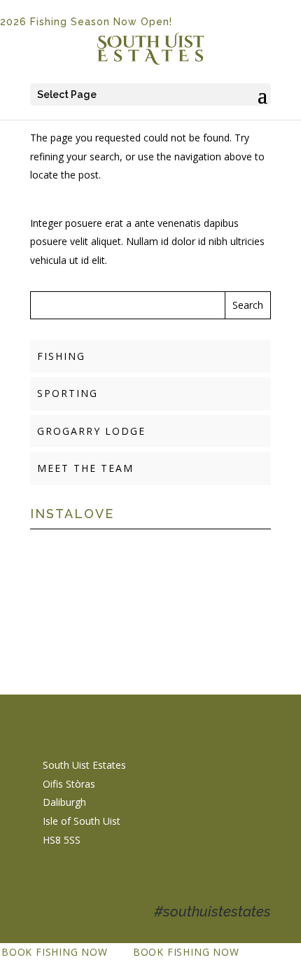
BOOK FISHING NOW (54, 951)
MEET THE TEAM (85, 468)
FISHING (61, 356)
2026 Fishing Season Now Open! (86, 21)
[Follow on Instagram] (73, 881)
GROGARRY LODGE (91, 431)
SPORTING (67, 393)
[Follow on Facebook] (45, 881)
